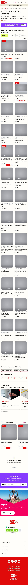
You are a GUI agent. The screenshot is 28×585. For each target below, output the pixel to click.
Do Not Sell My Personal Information (14, 568)
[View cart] (21, 2)
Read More (3, 20)
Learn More (19, 5)
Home (2, 8)
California (4, 377)
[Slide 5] (9, 178)
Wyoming (7, 8)
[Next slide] (26, 5)
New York (18, 377)
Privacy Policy (17, 566)
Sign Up (24, 484)
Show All (25, 422)
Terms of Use (10, 566)
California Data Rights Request (14, 570)
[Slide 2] (6, 50)
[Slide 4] (22, 50)
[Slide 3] (14, 467)
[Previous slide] (1, 5)
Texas (24, 377)
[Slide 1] (5, 50)
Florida (11, 377)
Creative (16, 370)
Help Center (4, 411)
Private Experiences (7, 370)
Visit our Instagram (8, 513)
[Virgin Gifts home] (4, 2)
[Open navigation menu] (25, 2)
